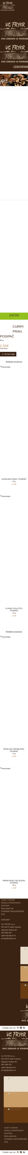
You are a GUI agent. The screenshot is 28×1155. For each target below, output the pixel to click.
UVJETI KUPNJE (8, 900)
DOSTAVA (5, 906)
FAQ (3, 914)
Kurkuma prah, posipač (14, 479)
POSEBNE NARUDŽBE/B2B (12, 911)
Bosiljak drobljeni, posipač (14, 750)
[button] (8, 354)
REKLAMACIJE (7, 909)
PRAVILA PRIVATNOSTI (11, 903)
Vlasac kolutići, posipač (14, 609)
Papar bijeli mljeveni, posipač (14, 881)
